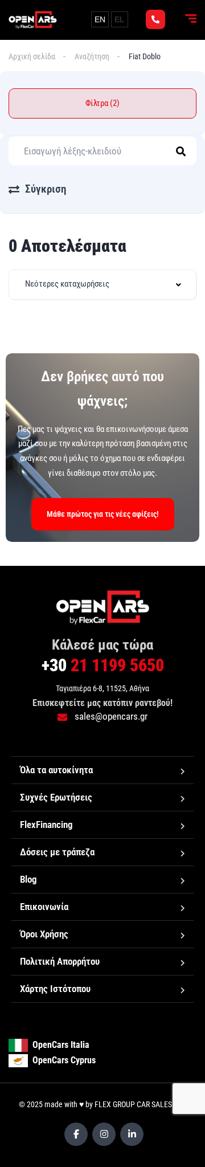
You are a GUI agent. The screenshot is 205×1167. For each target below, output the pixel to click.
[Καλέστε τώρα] (155, 19)
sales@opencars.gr (109, 716)
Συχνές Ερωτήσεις (56, 797)
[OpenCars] (33, 20)
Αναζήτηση (92, 56)
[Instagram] (104, 1134)
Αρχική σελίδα (32, 56)
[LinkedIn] (132, 1134)
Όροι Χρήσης (44, 934)
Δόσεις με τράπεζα (57, 852)
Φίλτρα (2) (102, 103)
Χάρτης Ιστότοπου (55, 988)
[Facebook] (76, 1134)
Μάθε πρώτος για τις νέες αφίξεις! (103, 514)
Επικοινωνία (44, 906)
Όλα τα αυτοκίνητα (56, 770)
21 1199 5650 (103, 665)
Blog (28, 879)
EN (100, 19)
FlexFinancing (46, 824)
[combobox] (102, 285)
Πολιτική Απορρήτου (60, 961)
